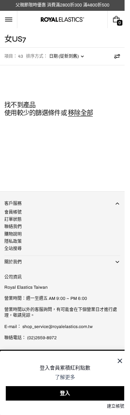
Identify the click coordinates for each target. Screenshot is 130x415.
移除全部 (80, 113)
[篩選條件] (117, 56)
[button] (8, 19)
